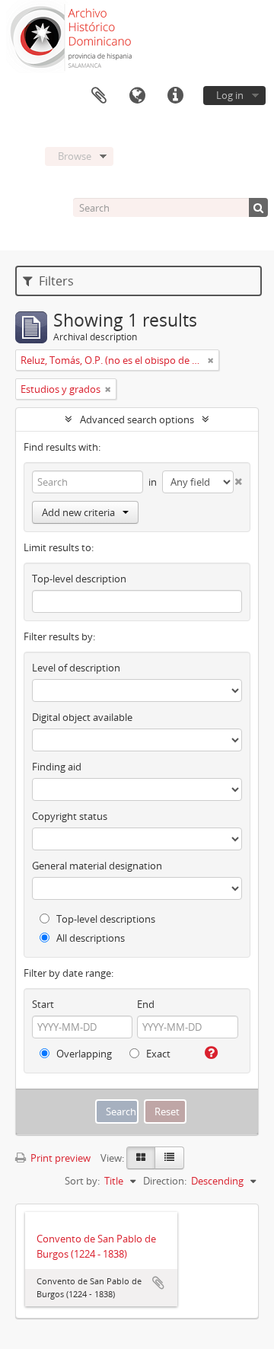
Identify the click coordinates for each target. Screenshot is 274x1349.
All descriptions (89, 938)
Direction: (164, 1181)
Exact (157, 1053)
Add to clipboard (158, 1282)
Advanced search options (137, 419)
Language (137, 96)
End (146, 1004)
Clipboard (99, 96)
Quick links (175, 96)
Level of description (76, 667)
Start (43, 1004)
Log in (230, 95)
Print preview (59, 1158)
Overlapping (83, 1053)
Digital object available (82, 717)
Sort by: (82, 1181)
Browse (74, 156)
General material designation (97, 865)
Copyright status (69, 816)
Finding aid (56, 766)
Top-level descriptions (104, 919)
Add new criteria (78, 512)
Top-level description (79, 578)
